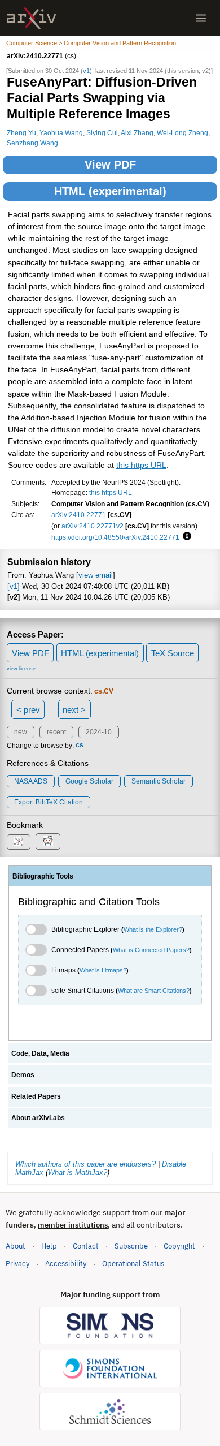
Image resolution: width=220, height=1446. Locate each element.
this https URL (141, 465)
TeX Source (172, 653)
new (20, 732)
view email (95, 575)
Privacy (17, 1263)
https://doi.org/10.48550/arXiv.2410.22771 (115, 537)
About (15, 1246)
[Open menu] (200, 18)
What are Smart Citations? (154, 990)
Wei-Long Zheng (182, 132)
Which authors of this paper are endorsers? (85, 1164)
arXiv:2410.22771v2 (92, 526)
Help (49, 1246)
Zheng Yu (21, 132)
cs (79, 746)
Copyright (179, 1246)
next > (74, 710)
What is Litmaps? (103, 970)
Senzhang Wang (32, 143)
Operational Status (133, 1263)
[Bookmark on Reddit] (48, 841)
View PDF (110, 164)
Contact (86, 1246)
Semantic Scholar (158, 781)
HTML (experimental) (110, 191)
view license (21, 669)
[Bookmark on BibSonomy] (18, 842)
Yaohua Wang (61, 132)
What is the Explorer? (153, 929)
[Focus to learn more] (185, 537)
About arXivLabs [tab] (38, 1117)
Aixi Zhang (137, 132)
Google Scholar (89, 781)
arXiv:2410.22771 (78, 514)
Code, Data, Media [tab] (40, 1053)
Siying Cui (102, 132)
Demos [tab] (22, 1074)
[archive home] (31, 18)
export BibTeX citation (48, 802)
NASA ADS (30, 781)
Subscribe (131, 1246)
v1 (86, 70)
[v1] (13, 586)
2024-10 (99, 732)
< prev (28, 710)
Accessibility (65, 1263)
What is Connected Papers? (151, 949)
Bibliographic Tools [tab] (42, 876)
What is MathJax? (77, 1172)
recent (56, 732)
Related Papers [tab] (36, 1096)
